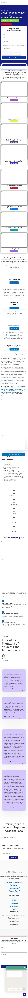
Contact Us (14, 899)
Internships (14, 908)
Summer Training (14, 891)
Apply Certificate (14, 906)
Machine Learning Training (14, 887)
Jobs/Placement (14, 903)
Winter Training (14, 892)
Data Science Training (14, 888)
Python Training (14, 885)
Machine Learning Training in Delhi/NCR (14, 389)
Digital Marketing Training (14, 890)
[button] (2, 838)
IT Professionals (8, 381)
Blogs (14, 909)
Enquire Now (14, 902)
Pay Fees (14, 900)
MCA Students (4, 380)
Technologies (9, 387)
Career (14, 905)
